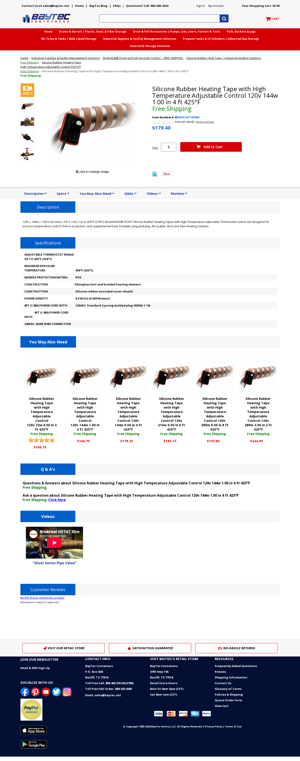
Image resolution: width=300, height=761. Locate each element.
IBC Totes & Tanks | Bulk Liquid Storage (68, 39)
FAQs (117, 6)
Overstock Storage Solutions (150, 46)
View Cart (222, 706)
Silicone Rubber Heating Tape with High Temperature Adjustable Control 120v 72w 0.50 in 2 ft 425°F (42, 416)
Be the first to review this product (42, 598)
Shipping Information (231, 677)
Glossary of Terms (228, 689)
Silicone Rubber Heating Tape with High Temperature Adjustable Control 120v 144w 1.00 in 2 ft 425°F (84, 416)
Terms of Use (233, 726)
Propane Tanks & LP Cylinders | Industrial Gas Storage (221, 39)
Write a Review (205, 121)
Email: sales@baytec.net (103, 695)
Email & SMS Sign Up (35, 668)
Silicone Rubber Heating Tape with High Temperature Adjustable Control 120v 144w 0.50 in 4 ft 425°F (128, 416)
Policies (220, 672)
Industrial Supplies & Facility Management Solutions (139, 39)
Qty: (155, 148)
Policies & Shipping (229, 694)
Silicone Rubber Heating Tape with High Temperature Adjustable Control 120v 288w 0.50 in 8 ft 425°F (214, 416)
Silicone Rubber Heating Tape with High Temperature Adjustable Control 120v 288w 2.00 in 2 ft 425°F (258, 416)
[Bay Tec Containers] (46, 24)
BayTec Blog (98, 6)
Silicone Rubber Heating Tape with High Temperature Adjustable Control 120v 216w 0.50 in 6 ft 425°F (171, 416)
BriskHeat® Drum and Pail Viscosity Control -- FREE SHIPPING (143, 58)
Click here (57, 499)
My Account (215, 6)
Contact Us (223, 683)
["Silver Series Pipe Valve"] (27, 90)
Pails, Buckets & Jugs (241, 31)
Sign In (200, 6)
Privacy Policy (213, 726)
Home (79, 6)
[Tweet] (154, 175)
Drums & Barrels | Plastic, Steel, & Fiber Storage (93, 31)
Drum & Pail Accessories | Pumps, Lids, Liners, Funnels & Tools (176, 31)
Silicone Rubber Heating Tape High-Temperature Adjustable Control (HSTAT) (50, 66)
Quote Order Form (228, 700)
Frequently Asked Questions (236, 666)
